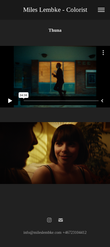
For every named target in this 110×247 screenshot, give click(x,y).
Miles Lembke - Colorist (55, 9)
